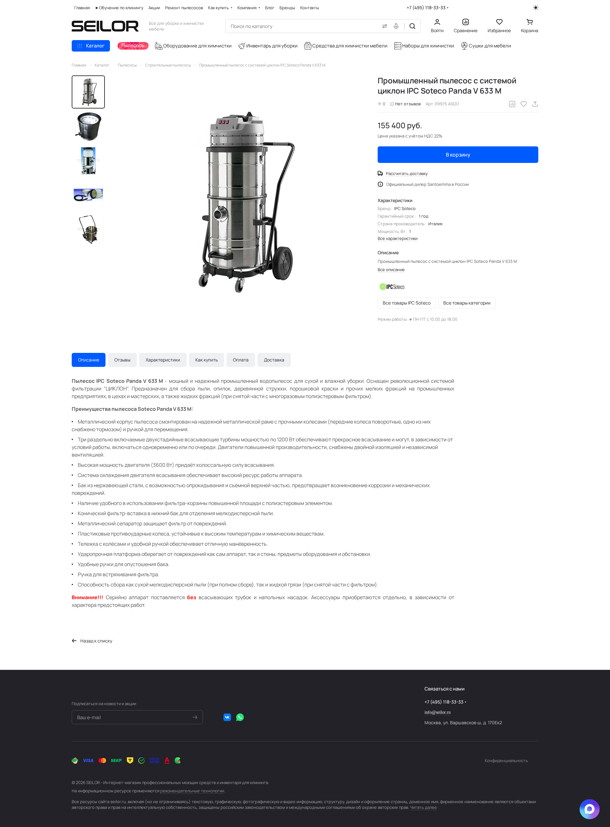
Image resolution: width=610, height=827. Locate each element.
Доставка (274, 360)
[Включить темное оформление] (535, 7)
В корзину (458, 154)
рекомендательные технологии (192, 791)
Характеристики (163, 360)
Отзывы (122, 360)
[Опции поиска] (383, 26)
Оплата (241, 360)
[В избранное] (523, 104)
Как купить (206, 360)
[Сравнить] (512, 104)
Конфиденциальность (506, 760)
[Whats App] (240, 717)
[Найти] (412, 26)
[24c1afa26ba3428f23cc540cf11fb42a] (239, 201)
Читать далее (423, 807)
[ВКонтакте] (227, 717)
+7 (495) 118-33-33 (426, 7)
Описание (88, 360)
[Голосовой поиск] (397, 26)
